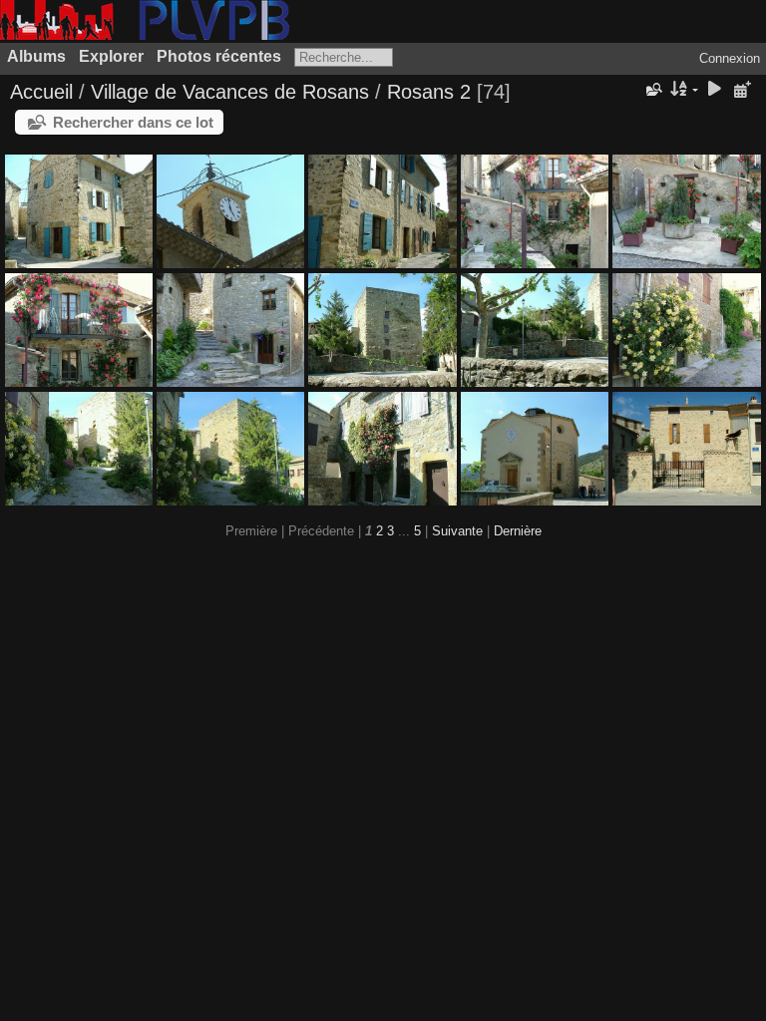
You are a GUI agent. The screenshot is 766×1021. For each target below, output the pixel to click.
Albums (36, 56)
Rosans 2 (429, 92)
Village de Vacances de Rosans (230, 92)
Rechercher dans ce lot (133, 122)
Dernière (518, 530)
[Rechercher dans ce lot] (652, 90)
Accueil (41, 92)
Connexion (729, 58)
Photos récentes (219, 56)
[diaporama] (714, 90)
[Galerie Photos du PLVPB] (144, 35)
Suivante (457, 530)
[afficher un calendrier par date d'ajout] (742, 90)
